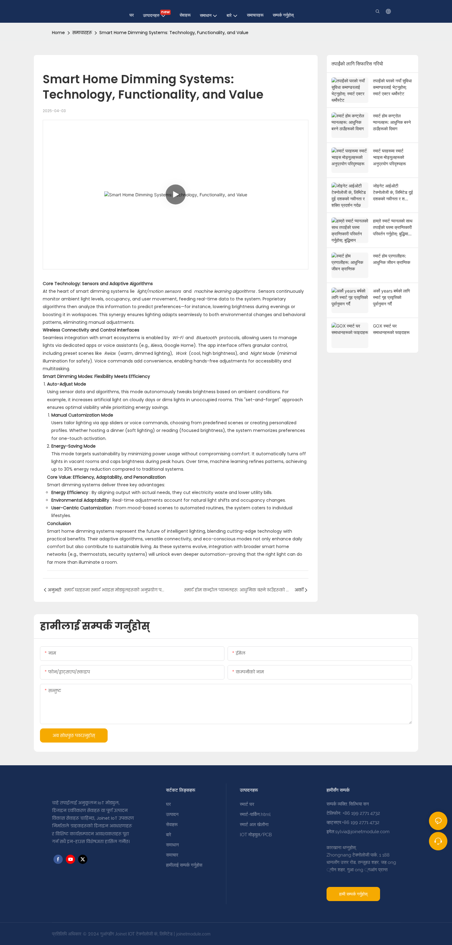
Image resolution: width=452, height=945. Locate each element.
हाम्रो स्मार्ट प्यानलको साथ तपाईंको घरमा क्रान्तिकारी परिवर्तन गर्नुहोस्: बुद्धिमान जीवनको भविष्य (392, 227)
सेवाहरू (172, 824)
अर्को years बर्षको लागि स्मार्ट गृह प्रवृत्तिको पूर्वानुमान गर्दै (391, 297)
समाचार (172, 855)
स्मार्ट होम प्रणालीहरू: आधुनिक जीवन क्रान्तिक (391, 259)
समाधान (172, 845)
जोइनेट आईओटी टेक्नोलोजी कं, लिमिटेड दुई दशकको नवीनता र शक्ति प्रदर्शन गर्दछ (393, 192)
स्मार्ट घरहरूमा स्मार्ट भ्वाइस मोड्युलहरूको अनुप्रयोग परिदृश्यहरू (389, 157)
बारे (168, 834)
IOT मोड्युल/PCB (256, 834)
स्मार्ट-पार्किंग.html (255, 814)
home (58, 32)
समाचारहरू (82, 32)
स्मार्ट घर (247, 804)
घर (168, 804)
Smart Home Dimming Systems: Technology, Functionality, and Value (173, 32)
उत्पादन (172, 814)
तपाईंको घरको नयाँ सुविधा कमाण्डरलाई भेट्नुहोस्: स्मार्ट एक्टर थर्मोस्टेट (392, 87)
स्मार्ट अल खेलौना (254, 824)
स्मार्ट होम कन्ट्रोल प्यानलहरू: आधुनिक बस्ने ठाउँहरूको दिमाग (392, 122)
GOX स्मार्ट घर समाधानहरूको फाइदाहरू (391, 329)
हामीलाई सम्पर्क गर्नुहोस (184, 865)
